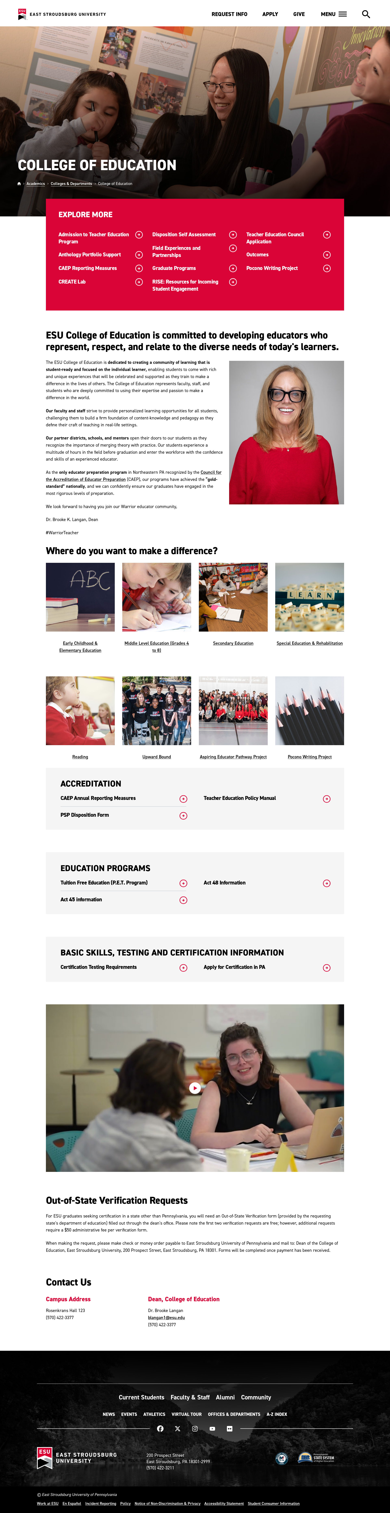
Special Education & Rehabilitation (310, 643)
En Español (72, 1503)
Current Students (141, 1397)
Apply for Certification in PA (234, 967)
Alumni (225, 1397)
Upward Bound (156, 757)
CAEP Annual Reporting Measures (98, 798)
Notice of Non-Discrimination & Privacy (167, 1503)
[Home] (19, 183)
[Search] (366, 15)
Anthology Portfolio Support (89, 254)
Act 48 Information (224, 882)
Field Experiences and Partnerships (176, 252)
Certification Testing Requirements (99, 967)
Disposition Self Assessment (184, 234)
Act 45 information (81, 899)
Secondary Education (233, 643)
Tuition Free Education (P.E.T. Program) (104, 882)
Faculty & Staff (190, 1397)
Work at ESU (47, 1503)
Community (256, 1397)
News (109, 1414)
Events (129, 1414)
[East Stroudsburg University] (62, 14)
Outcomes (257, 254)
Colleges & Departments (71, 183)
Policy (125, 1503)
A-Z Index (277, 1414)
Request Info (229, 14)
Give (299, 14)
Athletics (154, 1414)
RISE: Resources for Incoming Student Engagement (185, 285)
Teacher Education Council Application (275, 238)
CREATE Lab (72, 281)
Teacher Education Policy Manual (240, 798)
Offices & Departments (234, 1414)
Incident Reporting (100, 1503)
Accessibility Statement (224, 1503)
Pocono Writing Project (272, 268)
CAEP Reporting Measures (87, 268)
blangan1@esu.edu (166, 1317)
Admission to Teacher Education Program (93, 238)
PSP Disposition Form (85, 815)
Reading (80, 757)
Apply (270, 14)
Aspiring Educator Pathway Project (233, 757)
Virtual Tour (187, 1414)
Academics (36, 183)
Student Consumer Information (274, 1503)
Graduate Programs (174, 268)
